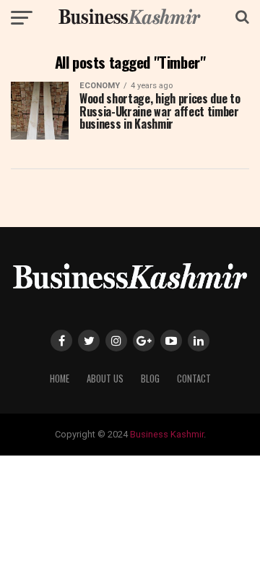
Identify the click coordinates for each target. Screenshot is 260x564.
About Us (105, 378)
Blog (150, 378)
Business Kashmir (167, 434)
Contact (194, 378)
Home (59, 378)
